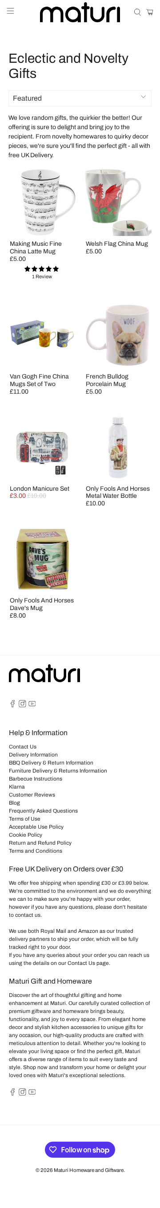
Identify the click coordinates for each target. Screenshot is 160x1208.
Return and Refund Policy (40, 843)
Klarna (17, 787)
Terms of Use (24, 819)
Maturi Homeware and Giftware (89, 1170)
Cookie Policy (25, 835)
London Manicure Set (39, 488)
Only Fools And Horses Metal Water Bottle (118, 492)
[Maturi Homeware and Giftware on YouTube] (32, 706)
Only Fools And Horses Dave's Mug (42, 604)
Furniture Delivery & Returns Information (58, 771)
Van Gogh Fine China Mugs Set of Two (39, 380)
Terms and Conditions (35, 851)
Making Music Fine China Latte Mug (36, 247)
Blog (14, 803)
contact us (27, 915)
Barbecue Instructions (35, 779)
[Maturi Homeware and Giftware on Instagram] (22, 706)
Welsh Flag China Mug (117, 243)
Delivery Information (33, 755)
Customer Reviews (32, 795)
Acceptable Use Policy (36, 827)
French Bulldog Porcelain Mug (107, 380)
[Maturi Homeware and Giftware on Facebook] (12, 706)
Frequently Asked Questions (43, 811)
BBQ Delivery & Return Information (51, 763)
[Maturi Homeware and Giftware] (80, 12)
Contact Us (22, 747)
